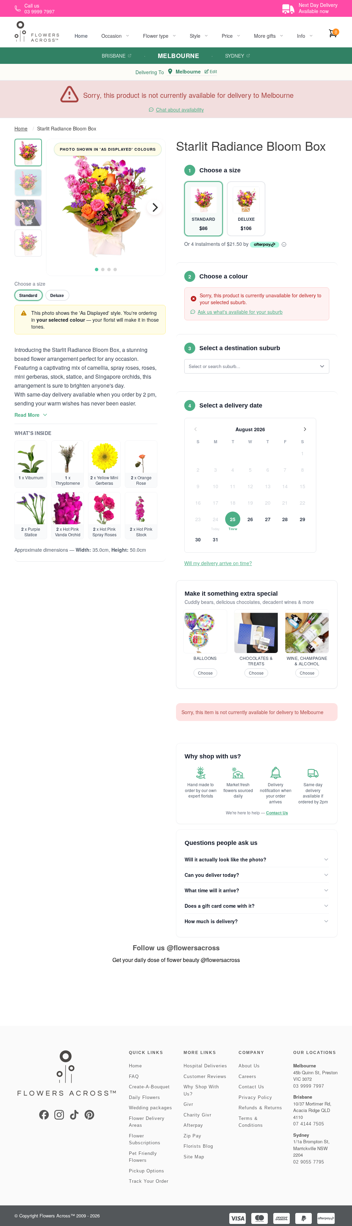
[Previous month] (195, 429)
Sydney (234, 55)
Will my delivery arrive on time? (218, 563)
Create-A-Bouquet (149, 1086)
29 (302, 519)
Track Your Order (148, 1181)
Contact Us (277, 813)
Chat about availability (180, 109)
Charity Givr (197, 1115)
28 (285, 519)
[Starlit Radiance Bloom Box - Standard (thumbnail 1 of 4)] (28, 152)
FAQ (134, 1076)
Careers (247, 1076)
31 (215, 539)
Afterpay (193, 1125)
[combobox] (252, 366)
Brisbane (113, 55)
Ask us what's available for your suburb (240, 311)
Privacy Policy (255, 1097)
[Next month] (304, 429)
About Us (249, 1065)
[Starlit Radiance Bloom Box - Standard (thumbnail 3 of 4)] (28, 213)
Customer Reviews (205, 1076)
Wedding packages (150, 1107)
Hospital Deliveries (205, 1065)
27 (268, 519)
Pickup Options (146, 1170)
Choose (205, 673)
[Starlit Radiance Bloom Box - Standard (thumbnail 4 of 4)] (28, 243)
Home (81, 35)
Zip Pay (192, 1135)
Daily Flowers (144, 1097)
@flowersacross (193, 947)
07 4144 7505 (308, 1123)
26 (250, 519)
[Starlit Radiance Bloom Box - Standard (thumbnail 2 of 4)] (28, 182)
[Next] (154, 207)
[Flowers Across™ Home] (36, 31)
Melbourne (178, 55)
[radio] (28, 295)
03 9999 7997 (308, 1086)
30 (198, 539)
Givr (188, 1104)
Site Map (194, 1156)
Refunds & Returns (260, 1107)
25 (232, 519)
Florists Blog (198, 1146)
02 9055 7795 (308, 1162)
